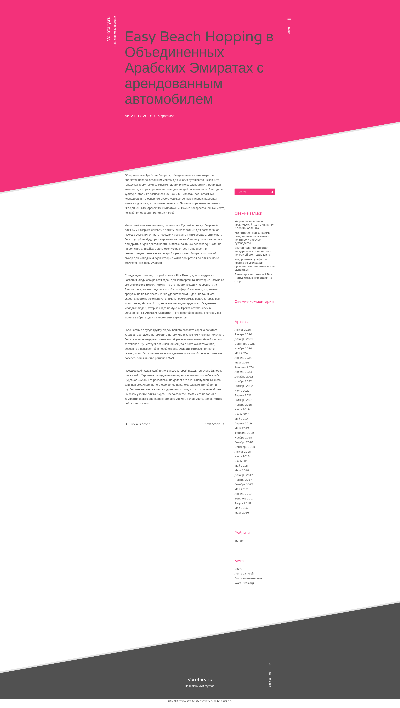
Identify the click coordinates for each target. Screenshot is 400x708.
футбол (167, 116)
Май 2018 (241, 465)
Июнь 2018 (242, 461)
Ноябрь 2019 (243, 404)
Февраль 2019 (244, 433)
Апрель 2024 (243, 358)
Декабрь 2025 (244, 339)
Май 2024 (241, 353)
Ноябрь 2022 (243, 381)
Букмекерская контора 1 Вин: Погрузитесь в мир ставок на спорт (254, 278)
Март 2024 (242, 362)
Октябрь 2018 (244, 442)
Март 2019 (242, 428)
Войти (238, 569)
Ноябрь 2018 (243, 437)
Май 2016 (241, 508)
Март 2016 (242, 512)
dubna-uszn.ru (223, 701)
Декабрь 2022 (244, 376)
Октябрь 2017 (244, 484)
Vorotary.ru (108, 28)
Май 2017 (241, 489)
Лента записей (244, 573)
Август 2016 (243, 503)
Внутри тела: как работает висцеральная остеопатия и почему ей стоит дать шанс (253, 251)
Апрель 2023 (243, 372)
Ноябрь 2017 (243, 479)
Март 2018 (242, 470)
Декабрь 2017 (244, 475)
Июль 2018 (242, 456)
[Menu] (289, 18)
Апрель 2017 (243, 494)
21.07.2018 (141, 116)
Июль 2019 (242, 409)
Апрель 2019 (243, 423)
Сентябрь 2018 (245, 447)
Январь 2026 (243, 334)
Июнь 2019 (242, 414)
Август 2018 (243, 451)
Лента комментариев (248, 578)
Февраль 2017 (244, 498)
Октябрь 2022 (244, 386)
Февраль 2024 (244, 367)
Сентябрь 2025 (245, 343)
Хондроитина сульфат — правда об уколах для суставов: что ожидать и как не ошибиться (255, 264)
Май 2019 (241, 419)
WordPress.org (244, 583)
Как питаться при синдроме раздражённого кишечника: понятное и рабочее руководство (252, 238)
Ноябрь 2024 (243, 348)
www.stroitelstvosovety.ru (196, 701)
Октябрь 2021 (244, 400)
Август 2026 (243, 329)
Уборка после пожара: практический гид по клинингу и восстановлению (254, 224)
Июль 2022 (242, 390)
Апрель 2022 (243, 395)
